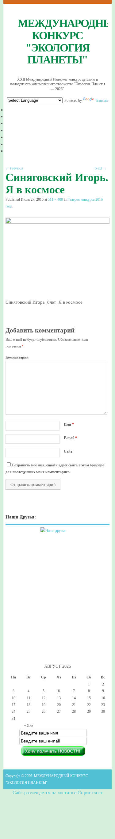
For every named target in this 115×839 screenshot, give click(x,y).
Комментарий (17, 357)
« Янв (28, 725)
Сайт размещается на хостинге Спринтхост (58, 792)
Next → (100, 168)
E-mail (70, 438)
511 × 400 (55, 199)
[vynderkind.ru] (57, 535)
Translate (101, 100)
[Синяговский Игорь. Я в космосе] (57, 222)
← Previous (14, 168)
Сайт (68, 451)
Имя (69, 424)
